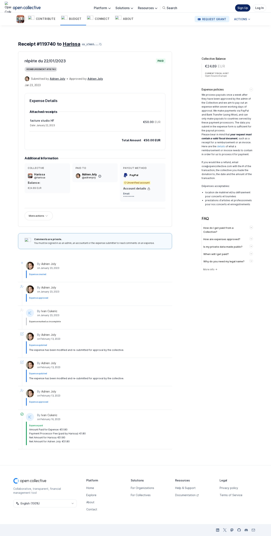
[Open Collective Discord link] (246, 530)
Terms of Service (231, 495)
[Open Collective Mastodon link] (232, 530)
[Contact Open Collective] (253, 530)
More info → (210, 269)
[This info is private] (148, 188)
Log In (259, 8)
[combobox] (45, 503)
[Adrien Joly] (27, 78)
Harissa (71, 44)
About (90, 502)
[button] (43, 19)
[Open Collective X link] (225, 530)
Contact (91, 509)
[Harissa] (21, 19)
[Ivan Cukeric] (30, 313)
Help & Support (185, 488)
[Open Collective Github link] (239, 530)
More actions (36, 215)
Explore (91, 495)
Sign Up (242, 8)
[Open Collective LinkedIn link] (217, 530)
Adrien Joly (48, 264)
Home (90, 488)
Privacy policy (229, 488)
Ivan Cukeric (49, 311)
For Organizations (142, 488)
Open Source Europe (216, 75)
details (221, 146)
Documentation (185, 495)
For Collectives (141, 495)
